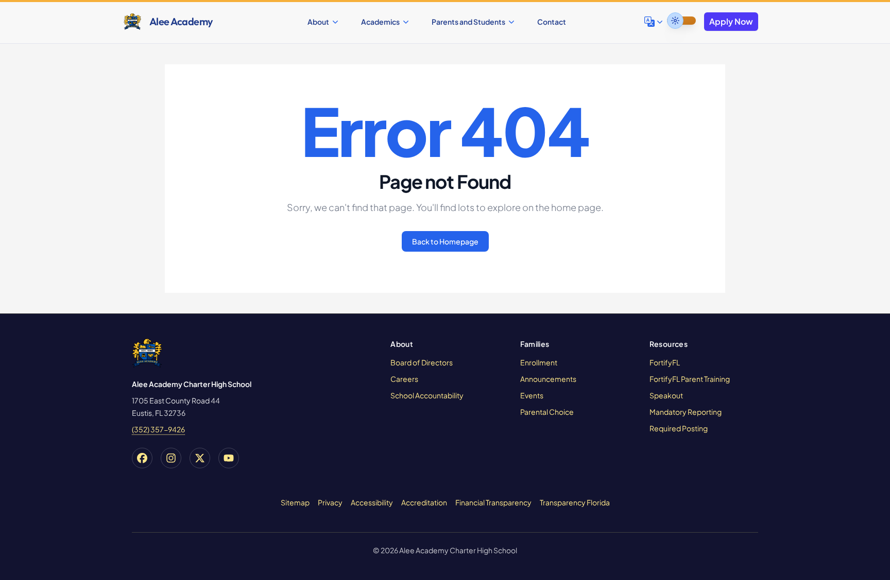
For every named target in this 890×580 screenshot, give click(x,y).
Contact (551, 21)
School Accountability (427, 395)
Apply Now (731, 21)
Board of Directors (421, 362)
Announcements (548, 378)
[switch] (681, 20)
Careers (404, 378)
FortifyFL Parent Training (689, 378)
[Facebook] (142, 458)
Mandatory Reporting (685, 411)
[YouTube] (228, 458)
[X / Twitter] (200, 458)
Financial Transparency (493, 502)
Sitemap (295, 502)
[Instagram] (171, 458)
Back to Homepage (445, 241)
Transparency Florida (575, 502)
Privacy (330, 502)
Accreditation (424, 502)
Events (531, 395)
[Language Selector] (654, 21)
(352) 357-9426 (158, 429)
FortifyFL (664, 362)
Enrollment (538, 362)
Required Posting (678, 428)
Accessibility (372, 502)
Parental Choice (547, 411)
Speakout (666, 395)
